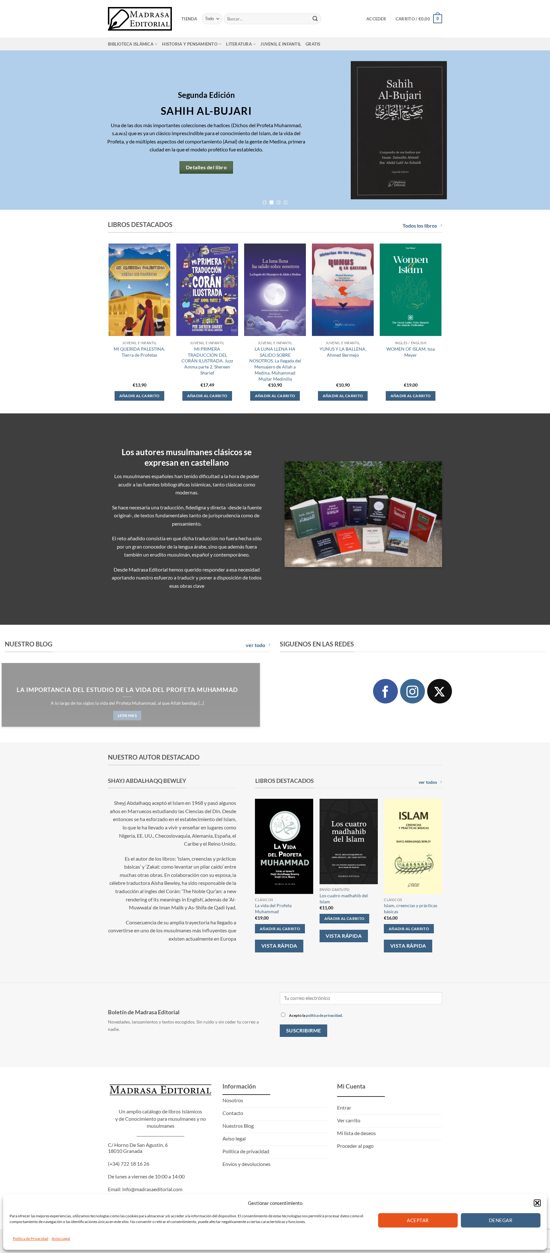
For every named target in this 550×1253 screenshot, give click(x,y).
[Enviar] (315, 18)
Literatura (239, 44)
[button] (537, 1203)
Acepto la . (315, 1015)
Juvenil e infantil (280, 44)
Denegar (500, 1220)
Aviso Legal (61, 1238)
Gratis (313, 44)
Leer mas (137, 715)
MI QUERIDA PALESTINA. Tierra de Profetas (139, 352)
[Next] (531, 130)
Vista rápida (279, 946)
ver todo (255, 645)
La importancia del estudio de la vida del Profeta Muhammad (137, 689)
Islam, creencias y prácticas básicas (410, 908)
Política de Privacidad (30, 1238)
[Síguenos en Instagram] (412, 691)
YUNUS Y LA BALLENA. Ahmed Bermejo (343, 352)
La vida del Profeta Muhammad (273, 908)
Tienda (189, 18)
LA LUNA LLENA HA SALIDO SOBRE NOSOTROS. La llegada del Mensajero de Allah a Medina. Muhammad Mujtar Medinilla (275, 364)
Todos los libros (420, 225)
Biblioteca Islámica (130, 44)
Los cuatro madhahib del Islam (344, 898)
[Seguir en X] (439, 691)
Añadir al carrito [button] (139, 396)
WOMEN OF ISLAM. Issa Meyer (410, 352)
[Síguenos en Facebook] (385, 691)
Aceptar (418, 1220)
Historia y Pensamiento (189, 44)
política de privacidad (324, 1015)
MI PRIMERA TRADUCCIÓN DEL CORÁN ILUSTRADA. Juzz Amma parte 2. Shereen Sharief (207, 360)
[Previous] (19, 130)
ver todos (428, 782)
